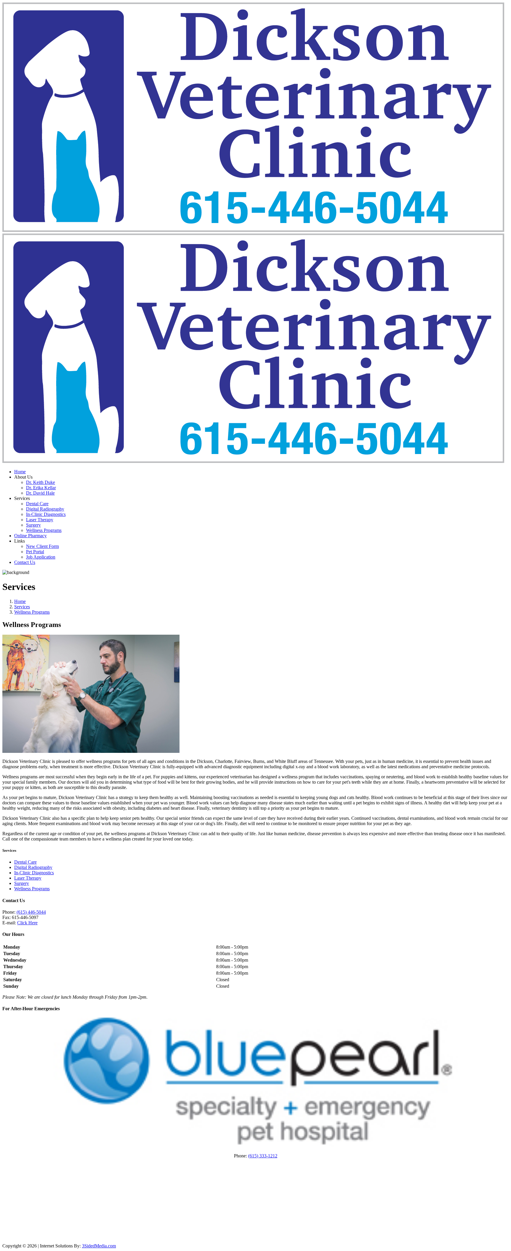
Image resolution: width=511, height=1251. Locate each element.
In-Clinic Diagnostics (46, 514)
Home (20, 471)
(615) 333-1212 (262, 1155)
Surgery (33, 524)
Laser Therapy (39, 519)
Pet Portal (35, 551)
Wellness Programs (44, 530)
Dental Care (37, 503)
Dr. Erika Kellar (41, 487)
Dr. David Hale (40, 492)
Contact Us (24, 562)
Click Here (27, 922)
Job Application (40, 556)
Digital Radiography (45, 508)
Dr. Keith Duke (40, 482)
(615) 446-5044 (31, 912)
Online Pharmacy (30, 535)
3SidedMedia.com (99, 1245)
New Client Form (42, 546)
